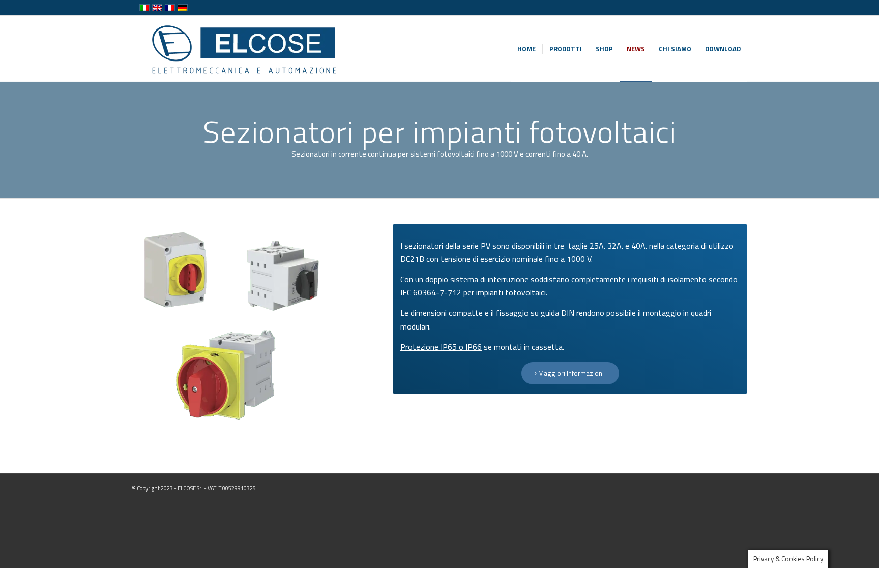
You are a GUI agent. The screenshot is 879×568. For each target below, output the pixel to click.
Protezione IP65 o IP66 (441, 347)
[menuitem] (526, 49)
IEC (405, 292)
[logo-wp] (243, 49)
